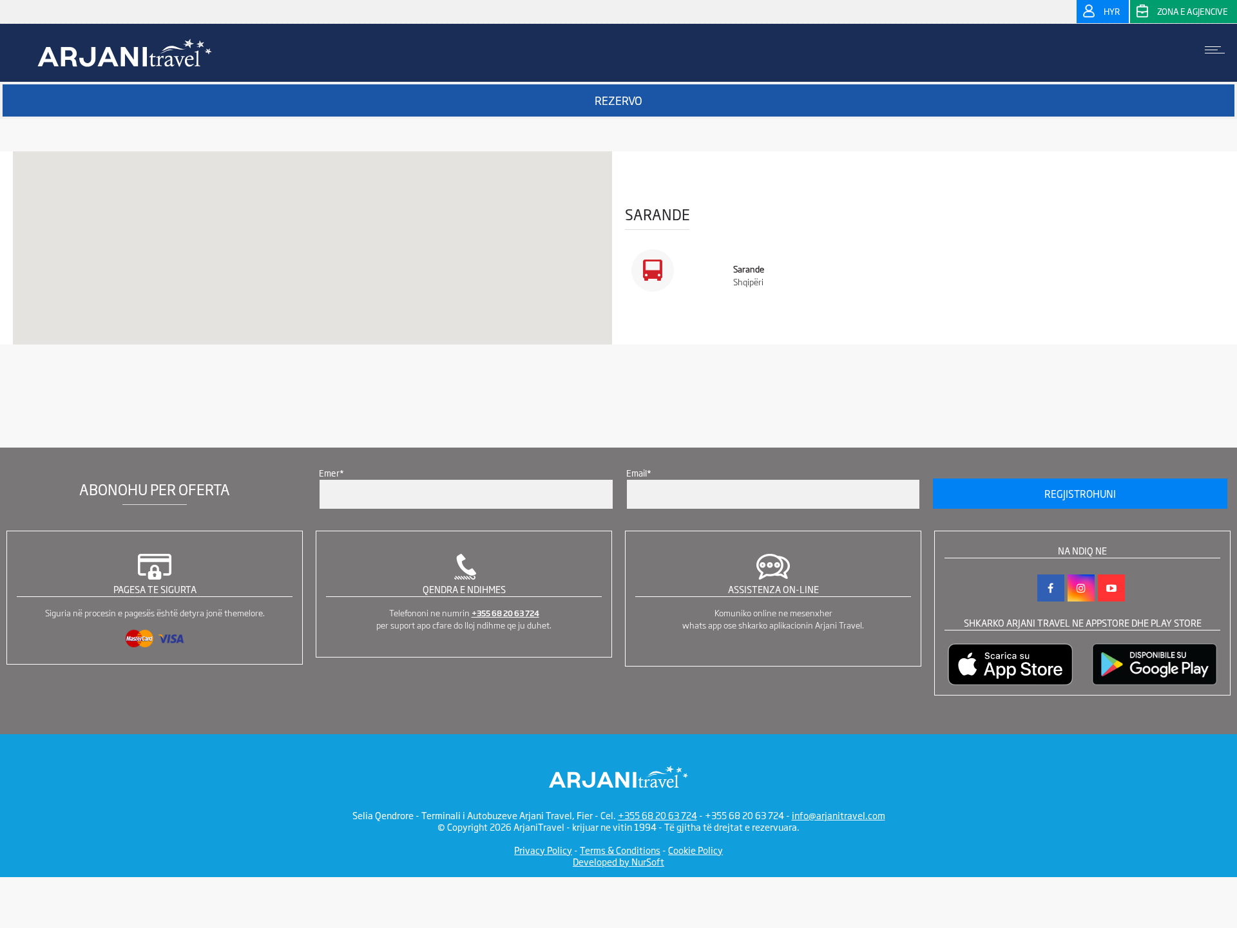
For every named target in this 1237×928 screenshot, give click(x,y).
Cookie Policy (695, 850)
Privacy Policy (543, 850)
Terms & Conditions (620, 850)
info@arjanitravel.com (838, 815)
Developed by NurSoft (618, 861)
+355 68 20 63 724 (505, 613)
